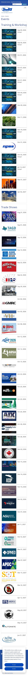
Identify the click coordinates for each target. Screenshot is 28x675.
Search (24, 4)
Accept (14, 664)
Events (7, 16)
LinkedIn (2, 654)
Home (2, 16)
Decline (14, 668)
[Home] (7, 10)
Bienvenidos (9, 673)
